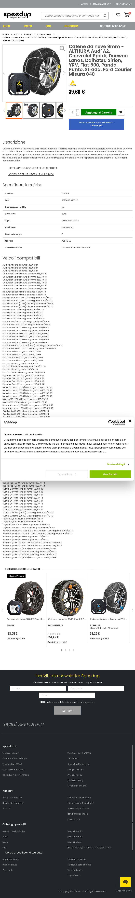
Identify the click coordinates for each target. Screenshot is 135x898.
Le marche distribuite (13, 831)
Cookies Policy (75, 780)
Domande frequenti (13, 803)
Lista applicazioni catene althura (32, 168)
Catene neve (44, 34)
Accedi (84, 4)
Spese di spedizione (78, 808)
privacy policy (87, 702)
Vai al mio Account (12, 797)
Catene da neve (76, 859)
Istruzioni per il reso (78, 813)
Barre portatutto (11, 859)
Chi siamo (73, 758)
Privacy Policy (75, 774)
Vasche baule (75, 870)
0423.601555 (84, 753)
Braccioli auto (9, 864)
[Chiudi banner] (130, 422)
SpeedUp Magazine (78, 764)
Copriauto (7, 870)
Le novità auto (75, 831)
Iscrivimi (67, 711)
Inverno (28, 34)
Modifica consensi (77, 785)
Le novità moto (75, 836)
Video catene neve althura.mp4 (31, 174)
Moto (5, 842)
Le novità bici (74, 842)
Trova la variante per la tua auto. (96, 124)
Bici (4, 847)
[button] (118, 15)
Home (5, 34)
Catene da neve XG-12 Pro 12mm (25, 618)
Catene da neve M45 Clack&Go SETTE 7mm (67, 618)
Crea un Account (102, 4)
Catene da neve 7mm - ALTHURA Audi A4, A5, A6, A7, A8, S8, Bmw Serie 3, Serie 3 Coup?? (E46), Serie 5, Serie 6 (109, 618)
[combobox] (75, 16)
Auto (16, 34)
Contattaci (122, 4)
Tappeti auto (74, 875)
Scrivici (6, 808)
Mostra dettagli (116, 464)
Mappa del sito (75, 769)
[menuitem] (10, 26)
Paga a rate (74, 819)
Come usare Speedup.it (80, 803)
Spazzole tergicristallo (79, 864)
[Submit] (105, 15)
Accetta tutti (110, 474)
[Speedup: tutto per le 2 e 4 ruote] (17, 15)
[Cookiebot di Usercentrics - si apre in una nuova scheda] (110, 422)
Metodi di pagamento (79, 797)
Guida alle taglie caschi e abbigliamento (89, 847)
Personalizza (65, 474)
